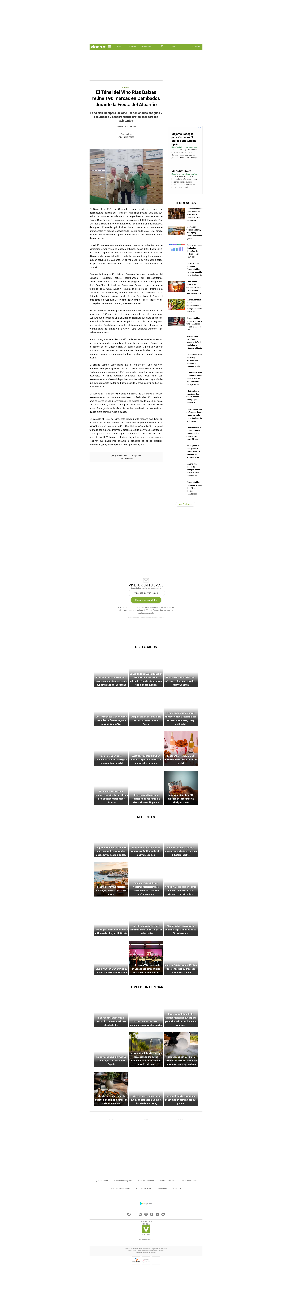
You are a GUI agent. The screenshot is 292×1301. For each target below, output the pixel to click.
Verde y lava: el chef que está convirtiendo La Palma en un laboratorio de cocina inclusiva (193, 451)
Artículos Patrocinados (120, 1188)
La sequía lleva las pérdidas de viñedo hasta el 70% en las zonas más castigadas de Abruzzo (194, 378)
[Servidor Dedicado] (146, 1260)
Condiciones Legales (123, 1181)
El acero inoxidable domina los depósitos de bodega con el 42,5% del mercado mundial (194, 250)
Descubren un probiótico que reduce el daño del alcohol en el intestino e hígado (194, 342)
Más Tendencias (185, 504)
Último (119, 46)
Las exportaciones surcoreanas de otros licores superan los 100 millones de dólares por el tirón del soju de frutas (194, 214)
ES (173, 46)
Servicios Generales (146, 1181)
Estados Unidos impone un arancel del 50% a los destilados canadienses (194, 487)
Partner (111, 1119)
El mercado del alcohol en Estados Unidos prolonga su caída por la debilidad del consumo (194, 269)
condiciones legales (146, 617)
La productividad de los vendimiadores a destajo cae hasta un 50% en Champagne (194, 305)
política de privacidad (158, 617)
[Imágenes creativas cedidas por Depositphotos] (146, 1241)
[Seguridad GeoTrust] (136, 1260)
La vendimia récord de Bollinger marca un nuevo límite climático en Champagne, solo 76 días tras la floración (193, 469)
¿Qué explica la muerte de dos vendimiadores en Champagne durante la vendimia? (194, 396)
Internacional (146, 46)
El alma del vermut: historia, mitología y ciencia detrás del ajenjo (194, 232)
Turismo (126, 88)
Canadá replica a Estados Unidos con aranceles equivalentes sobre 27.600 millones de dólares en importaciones (193, 433)
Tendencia (132, 46)
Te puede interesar (146, 987)
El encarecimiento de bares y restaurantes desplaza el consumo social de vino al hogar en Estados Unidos (194, 360)
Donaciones (162, 1188)
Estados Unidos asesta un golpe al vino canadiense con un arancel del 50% (194, 323)
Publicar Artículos (167, 1181)
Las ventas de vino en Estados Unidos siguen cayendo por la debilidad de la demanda (194, 414)
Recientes (146, 817)
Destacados (146, 647)
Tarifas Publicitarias (189, 1181)
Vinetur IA (177, 1188)
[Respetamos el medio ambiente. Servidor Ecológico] (156, 1260)
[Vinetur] (146, 1233)
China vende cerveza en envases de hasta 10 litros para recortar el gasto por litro (193, 287)
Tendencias (185, 203)
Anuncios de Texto (143, 1188)
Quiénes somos (102, 1181)
